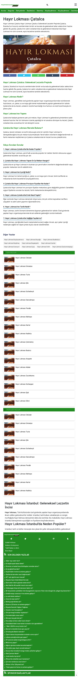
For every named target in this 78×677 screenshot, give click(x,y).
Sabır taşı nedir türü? (13, 561)
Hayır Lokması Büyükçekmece (14, 239)
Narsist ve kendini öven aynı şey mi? (17, 629)
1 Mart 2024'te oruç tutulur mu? (16, 626)
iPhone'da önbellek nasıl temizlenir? (18, 659)
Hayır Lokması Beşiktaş (11, 243)
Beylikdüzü (31, 11)
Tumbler (52, 75)
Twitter (24, 75)
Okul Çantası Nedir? (12, 653)
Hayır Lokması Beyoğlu (33, 239)
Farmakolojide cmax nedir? (15, 615)
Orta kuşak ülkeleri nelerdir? (15, 632)
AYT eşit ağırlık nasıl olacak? (15, 577)
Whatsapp (38, 75)
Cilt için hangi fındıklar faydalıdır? (17, 612)
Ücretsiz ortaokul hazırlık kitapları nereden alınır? (22, 566)
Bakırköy (40, 11)
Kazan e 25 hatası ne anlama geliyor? (18, 604)
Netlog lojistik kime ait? (13, 602)
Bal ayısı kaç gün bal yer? (14, 618)
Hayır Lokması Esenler (48, 243)
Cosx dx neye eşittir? (13, 599)
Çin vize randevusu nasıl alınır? (16, 662)
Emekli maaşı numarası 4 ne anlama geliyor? (20, 593)
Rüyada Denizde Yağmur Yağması (17, 607)
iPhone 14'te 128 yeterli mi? (15, 664)
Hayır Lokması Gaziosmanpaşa (63, 247)
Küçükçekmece (63, 11)
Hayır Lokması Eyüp (28, 247)
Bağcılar (11, 11)
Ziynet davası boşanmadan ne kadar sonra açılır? (22, 634)
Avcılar (3, 11)
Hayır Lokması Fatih (43, 247)
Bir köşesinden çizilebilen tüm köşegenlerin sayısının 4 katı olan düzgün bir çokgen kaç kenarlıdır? (38, 591)
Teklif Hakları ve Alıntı (12, 548)
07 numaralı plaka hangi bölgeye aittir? (18, 640)
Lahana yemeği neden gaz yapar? (17, 637)
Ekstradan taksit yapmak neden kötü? (18, 583)
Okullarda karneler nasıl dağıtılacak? (18, 574)
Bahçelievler (20, 11)
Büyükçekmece (50, 11)
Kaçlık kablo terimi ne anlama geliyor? (18, 572)
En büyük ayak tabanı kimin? (15, 563)
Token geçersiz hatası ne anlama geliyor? (19, 667)
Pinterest (67, 75)
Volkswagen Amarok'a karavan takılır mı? (19, 588)
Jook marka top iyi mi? (13, 656)
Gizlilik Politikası (10, 542)
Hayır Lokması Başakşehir (30, 243)
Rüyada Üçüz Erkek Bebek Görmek (17, 580)
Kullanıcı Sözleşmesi (12, 545)
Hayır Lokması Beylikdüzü (51, 239)
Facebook (10, 75)
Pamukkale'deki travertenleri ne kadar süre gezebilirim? (24, 623)
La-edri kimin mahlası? (13, 596)
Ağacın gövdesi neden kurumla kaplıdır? (19, 645)
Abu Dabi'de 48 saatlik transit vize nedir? (19, 585)
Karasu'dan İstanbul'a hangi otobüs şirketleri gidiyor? (23, 651)
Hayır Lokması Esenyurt (12, 247)
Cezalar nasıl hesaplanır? (14, 610)
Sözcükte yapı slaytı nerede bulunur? (18, 648)
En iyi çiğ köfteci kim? (13, 569)
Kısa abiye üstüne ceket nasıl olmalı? (18, 621)
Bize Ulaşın (8, 551)
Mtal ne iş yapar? (11, 642)
